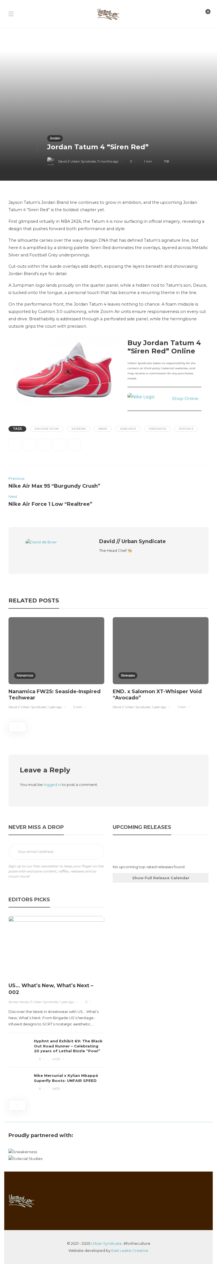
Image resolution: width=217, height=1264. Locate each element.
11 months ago (107, 161)
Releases (128, 675)
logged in (52, 784)
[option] (56, 664)
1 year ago (54, 707)
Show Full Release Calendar (160, 878)
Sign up (96, 852)
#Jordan (78, 429)
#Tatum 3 (186, 429)
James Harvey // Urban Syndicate (33, 1002)
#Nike (102, 429)
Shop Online (185, 398)
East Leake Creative (129, 1250)
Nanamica (25, 675)
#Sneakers (157, 429)
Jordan (55, 138)
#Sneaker (128, 429)
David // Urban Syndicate (77, 161)
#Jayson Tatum (46, 429)
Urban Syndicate (106, 1243)
